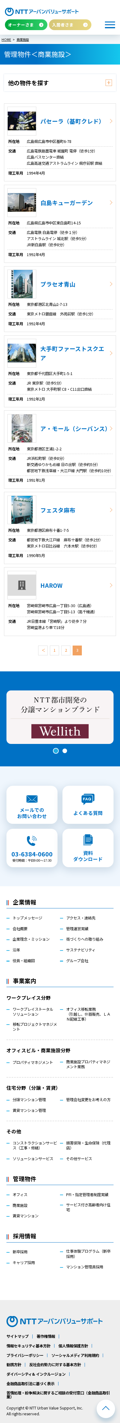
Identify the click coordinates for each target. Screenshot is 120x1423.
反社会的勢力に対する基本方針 (55, 1364)
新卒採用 (20, 1251)
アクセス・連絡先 (80, 917)
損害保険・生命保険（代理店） (88, 1145)
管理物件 (24, 1178)
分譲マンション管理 (29, 1099)
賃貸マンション (25, 1215)
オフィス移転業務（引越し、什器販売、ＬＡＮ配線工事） (88, 1014)
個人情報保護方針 (73, 1346)
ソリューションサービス (33, 1158)
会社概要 (20, 928)
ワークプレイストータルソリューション (33, 1012)
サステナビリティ (80, 949)
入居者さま (63, 25)
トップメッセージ (27, 917)
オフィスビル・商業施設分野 (38, 1050)
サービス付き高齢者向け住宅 (88, 1207)
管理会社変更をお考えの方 (88, 1099)
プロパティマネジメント (33, 1062)
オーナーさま (21, 25)
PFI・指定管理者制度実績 (87, 1194)
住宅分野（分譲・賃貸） (33, 1087)
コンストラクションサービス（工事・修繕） (35, 1145)
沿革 (16, 949)
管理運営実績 (77, 928)
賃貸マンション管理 (29, 1110)
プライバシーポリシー (24, 1355)
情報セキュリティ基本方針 (28, 1346)
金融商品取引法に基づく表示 (30, 1383)
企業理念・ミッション (31, 939)
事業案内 (24, 980)
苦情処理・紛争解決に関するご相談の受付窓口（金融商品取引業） (58, 1395)
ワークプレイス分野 (28, 997)
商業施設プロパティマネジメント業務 (88, 1064)
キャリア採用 (24, 1262)
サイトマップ (17, 1336)
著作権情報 (46, 1336)
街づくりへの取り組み (84, 939)
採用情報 (24, 1235)
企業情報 (24, 902)
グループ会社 (77, 960)
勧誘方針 (13, 1364)
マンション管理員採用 (84, 1266)
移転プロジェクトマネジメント (35, 1027)
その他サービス (79, 1158)
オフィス (20, 1194)
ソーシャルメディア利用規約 (75, 1355)
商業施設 (20, 1205)
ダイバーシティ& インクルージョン (36, 1374)
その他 (13, 1131)
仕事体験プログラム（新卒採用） (88, 1254)
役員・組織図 (24, 960)
